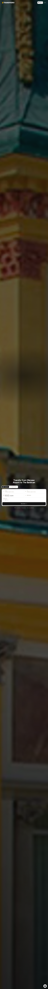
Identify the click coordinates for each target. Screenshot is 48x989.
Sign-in (40, 2)
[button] (13, 495)
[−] (4, 500)
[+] (7, 500)
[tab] (5, 487)
